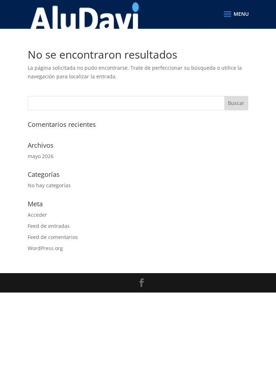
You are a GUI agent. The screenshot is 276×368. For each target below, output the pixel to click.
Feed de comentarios (53, 237)
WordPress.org (45, 248)
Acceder (37, 214)
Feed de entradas (49, 225)
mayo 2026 (41, 156)
